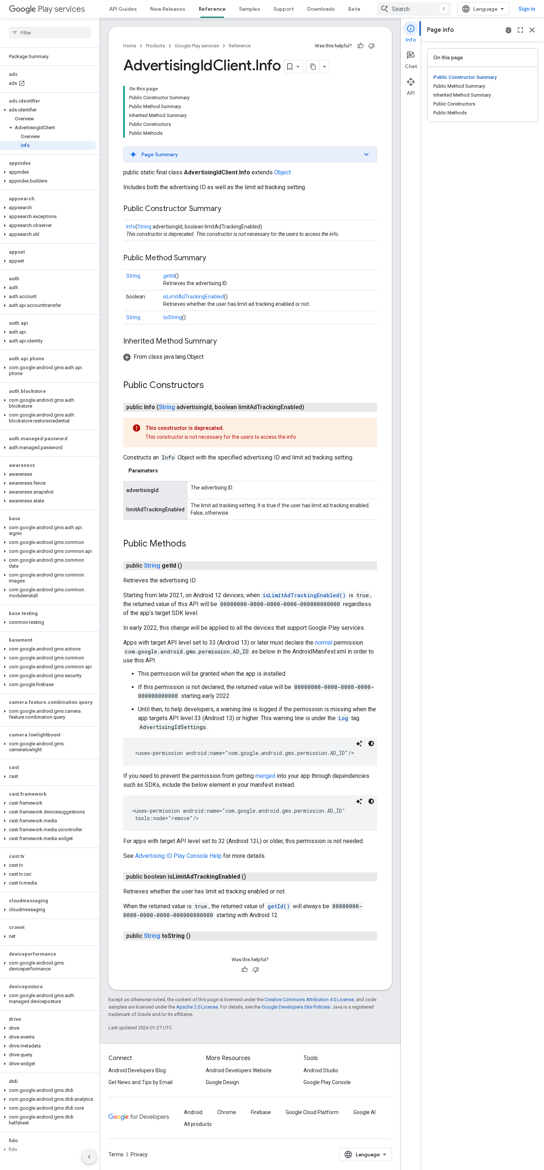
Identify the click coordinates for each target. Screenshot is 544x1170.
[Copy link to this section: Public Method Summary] (213, 258)
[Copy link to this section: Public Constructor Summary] (228, 209)
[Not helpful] (371, 45)
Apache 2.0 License (197, 1007)
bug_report (508, 30)
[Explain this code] (359, 743)
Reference (212, 9)
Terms (116, 1154)
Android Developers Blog (137, 1070)
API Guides (123, 9)
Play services (61, 9)
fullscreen (520, 30)
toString (172, 317)
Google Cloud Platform (312, 1112)
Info (130, 227)
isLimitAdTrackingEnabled (193, 297)
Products (155, 46)
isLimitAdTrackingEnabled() (304, 595)
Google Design (222, 1082)
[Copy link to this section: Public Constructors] (211, 385)
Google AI (364, 1112)
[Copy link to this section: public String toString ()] (198, 936)
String (144, 227)
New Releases (167, 9)
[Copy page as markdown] (313, 66)
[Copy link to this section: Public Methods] (193, 544)
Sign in (526, 9)
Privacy (139, 1154)
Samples (249, 9)
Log (343, 718)
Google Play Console (327, 1082)
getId (169, 276)
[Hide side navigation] (89, 1156)
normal (323, 642)
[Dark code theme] (371, 743)
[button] (48, 110)
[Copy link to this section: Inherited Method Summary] (224, 341)
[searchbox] (50, 33)
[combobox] (414, 9)
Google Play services (197, 46)
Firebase (261, 1112)
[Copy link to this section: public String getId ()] (189, 565)
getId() (279, 906)
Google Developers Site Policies (296, 1007)
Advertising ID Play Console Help (178, 855)
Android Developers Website (239, 1070)
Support (283, 9)
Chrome (226, 1112)
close (532, 30)
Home (129, 46)
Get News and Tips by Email (140, 1082)
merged (265, 775)
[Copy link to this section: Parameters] (165, 470)
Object (282, 172)
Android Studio (320, 1070)
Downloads (321, 9)
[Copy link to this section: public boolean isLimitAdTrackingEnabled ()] (253, 876)
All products (198, 1124)
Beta (354, 9)
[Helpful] (360, 45)
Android (193, 1112)
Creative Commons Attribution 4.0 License (309, 999)
